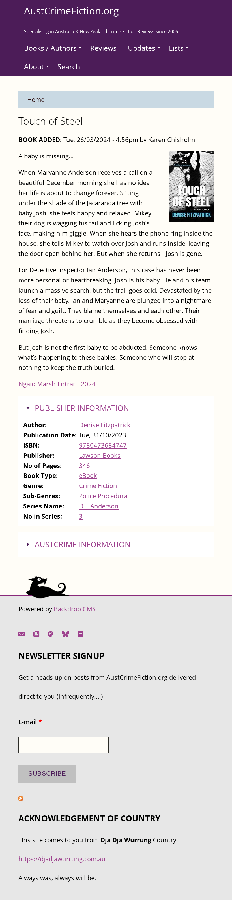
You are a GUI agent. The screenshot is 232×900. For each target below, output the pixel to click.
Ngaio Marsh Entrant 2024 (57, 383)
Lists (176, 48)
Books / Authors (50, 48)
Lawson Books (100, 455)
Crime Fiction (98, 485)
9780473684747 (103, 445)
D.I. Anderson (99, 506)
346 (84, 465)
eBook (88, 475)
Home (35, 99)
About (34, 66)
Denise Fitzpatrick (104, 424)
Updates (141, 48)
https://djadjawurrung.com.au (62, 858)
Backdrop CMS (75, 609)
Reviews (103, 48)
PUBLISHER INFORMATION (82, 408)
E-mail (30, 721)
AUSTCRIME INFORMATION (82, 544)
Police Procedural (104, 495)
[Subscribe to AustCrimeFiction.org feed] (20, 798)
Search (68, 66)
